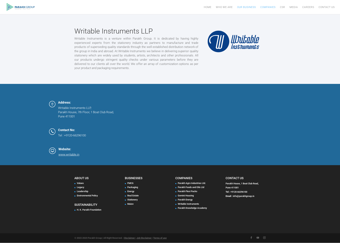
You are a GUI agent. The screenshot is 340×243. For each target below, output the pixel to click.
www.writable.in (68, 154)
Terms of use (160, 238)
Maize (130, 204)
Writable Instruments (188, 204)
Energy (130, 191)
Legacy (80, 187)
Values (80, 183)
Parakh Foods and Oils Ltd (191, 187)
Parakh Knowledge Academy (192, 208)
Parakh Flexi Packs (187, 191)
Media (294, 7)
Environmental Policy (87, 195)
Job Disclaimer (144, 238)
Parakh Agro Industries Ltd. (192, 183)
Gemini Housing (186, 195)
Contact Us (327, 7)
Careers (308, 7)
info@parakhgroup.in (243, 196)
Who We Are (224, 7)
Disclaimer (129, 238)
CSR (282, 7)
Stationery (132, 199)
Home (207, 7)
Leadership (82, 191)
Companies (268, 7)
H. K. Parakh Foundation (89, 209)
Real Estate (133, 195)
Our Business (246, 7)
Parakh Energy (185, 199)
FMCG (130, 183)
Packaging (132, 187)
